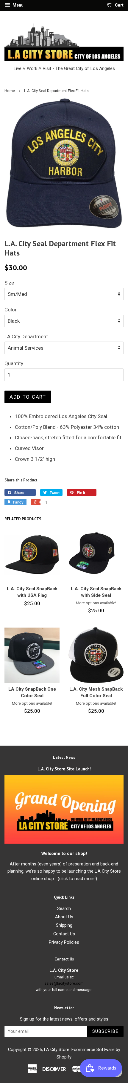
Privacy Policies (64, 942)
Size (9, 283)
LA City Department (26, 336)
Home (9, 90)
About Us (64, 917)
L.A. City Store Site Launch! (64, 769)
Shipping (64, 925)
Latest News (64, 757)
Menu (18, 5)
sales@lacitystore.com (64, 983)
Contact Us (64, 934)
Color (10, 310)
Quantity (13, 363)
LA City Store (56, 1049)
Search (64, 908)
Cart (119, 5)
